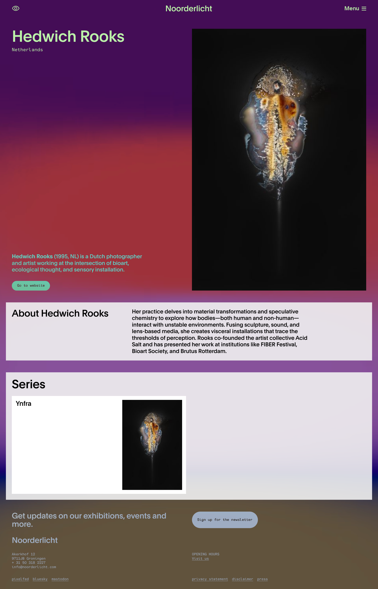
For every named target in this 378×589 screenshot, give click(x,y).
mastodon (60, 579)
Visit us (200, 558)
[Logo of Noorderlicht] (189, 8)
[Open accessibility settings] (16, 8)
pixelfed (20, 579)
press (262, 579)
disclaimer (242, 579)
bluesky (40, 579)
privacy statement (210, 579)
